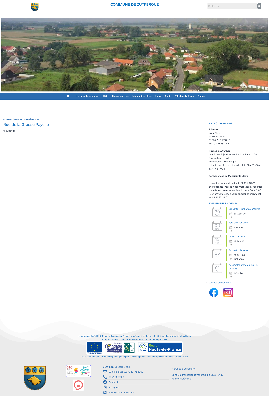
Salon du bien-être (238, 250)
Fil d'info (7, 119)
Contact (201, 96)
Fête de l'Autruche (238, 222)
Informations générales (26, 119)
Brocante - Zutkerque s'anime (244, 208)
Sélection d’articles (184, 96)
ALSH (105, 96)
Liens (158, 96)
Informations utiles (141, 96)
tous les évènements (220, 282)
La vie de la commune (87, 96)
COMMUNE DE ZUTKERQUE (134, 4)
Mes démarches (120, 96)
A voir (168, 96)
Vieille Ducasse (237, 236)
